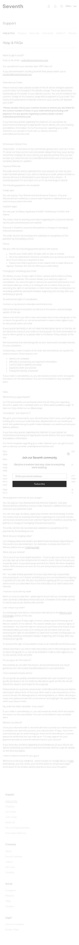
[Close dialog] (68, 454)
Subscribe (39, 484)
